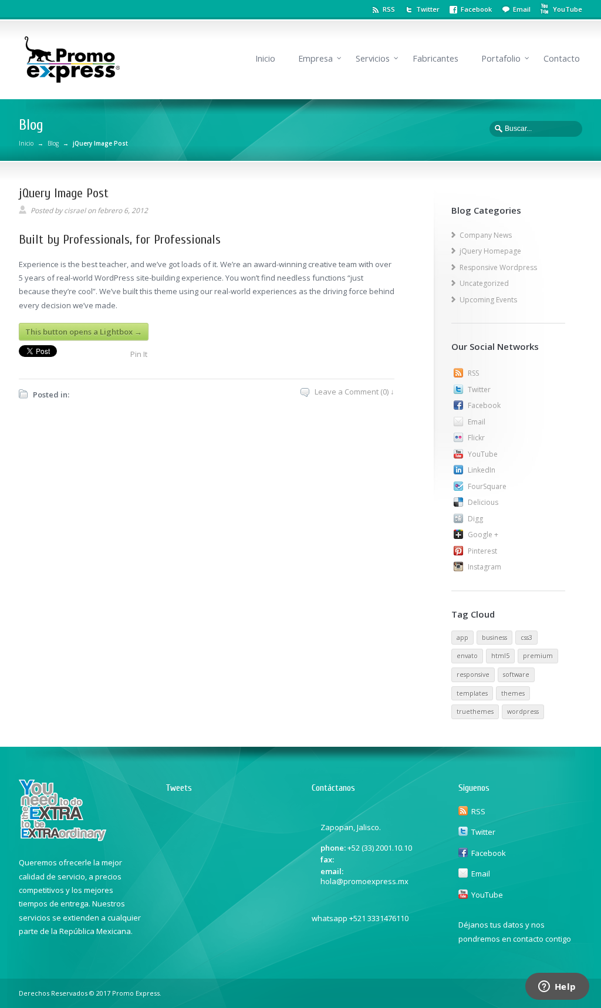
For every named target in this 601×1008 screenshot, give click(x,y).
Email (522, 9)
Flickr (476, 438)
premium (538, 656)
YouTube (483, 454)
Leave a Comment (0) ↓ (354, 391)
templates (472, 693)
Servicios (373, 58)
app (462, 637)
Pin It (138, 354)
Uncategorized (484, 283)
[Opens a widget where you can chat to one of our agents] (557, 987)
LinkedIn (481, 470)
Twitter (428, 9)
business (494, 637)
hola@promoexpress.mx (364, 881)
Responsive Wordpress (498, 267)
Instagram (484, 567)
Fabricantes (435, 58)
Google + (483, 535)
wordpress (523, 711)
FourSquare (487, 486)
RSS (389, 9)
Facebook (476, 9)
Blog (53, 143)
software (516, 674)
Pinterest (482, 551)
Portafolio (501, 58)
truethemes (475, 711)
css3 (526, 637)
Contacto (561, 58)
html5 (500, 656)
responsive (473, 674)
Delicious (483, 502)
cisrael (75, 210)
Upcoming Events (488, 300)
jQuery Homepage (490, 251)
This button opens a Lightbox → (83, 331)
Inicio (265, 58)
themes (513, 693)
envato (467, 656)
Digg (475, 519)
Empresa (315, 58)
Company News (486, 235)
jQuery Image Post (64, 193)
